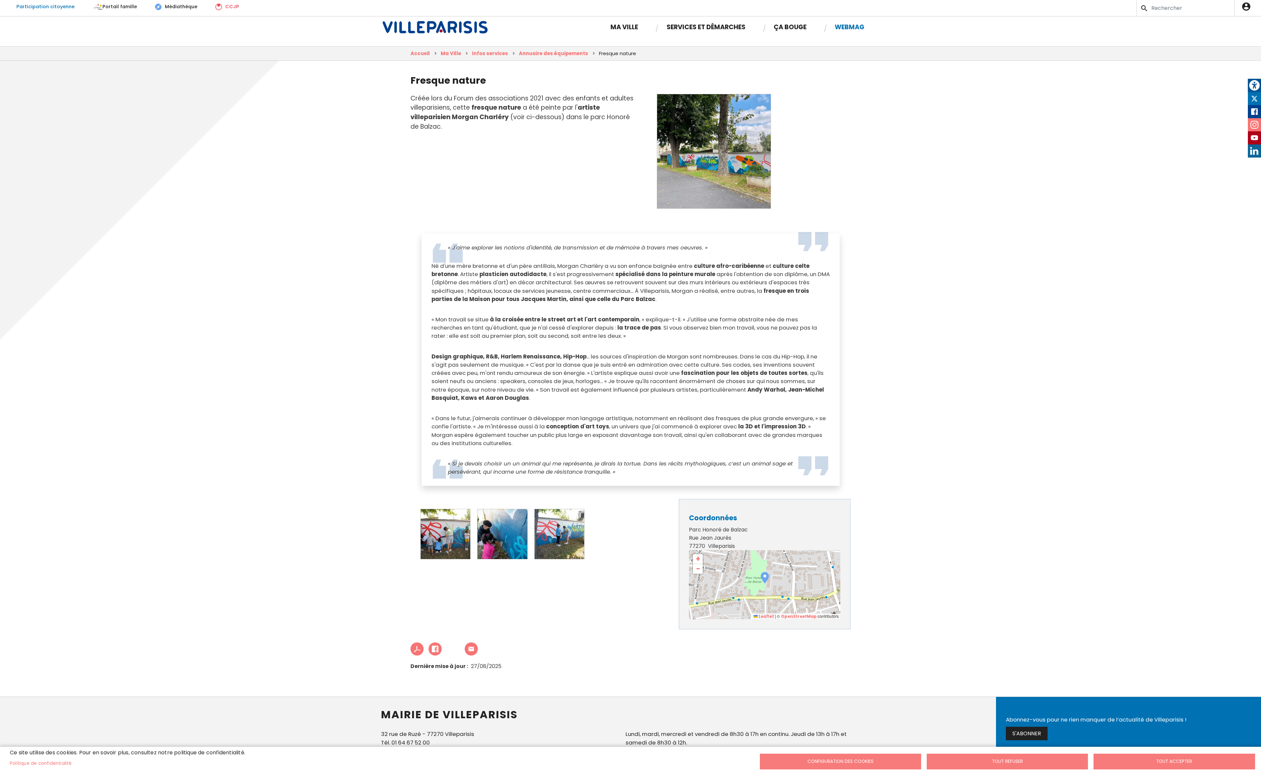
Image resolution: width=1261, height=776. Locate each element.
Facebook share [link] (435, 649)
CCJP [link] (232, 6)
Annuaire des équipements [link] (553, 53)
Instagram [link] (1254, 124)
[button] (765, 578)
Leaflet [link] (766, 616)
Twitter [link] (1254, 98)
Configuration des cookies (840, 761)
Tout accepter (1174, 761)
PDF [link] (417, 649)
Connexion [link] (1247, 6)
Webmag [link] (849, 27)
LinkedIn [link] (1254, 151)
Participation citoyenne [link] (45, 6)
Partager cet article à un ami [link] (471, 649)
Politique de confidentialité (41, 763)
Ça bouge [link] (790, 27)
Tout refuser (1007, 761)
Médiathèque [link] (181, 6)
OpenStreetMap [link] (799, 616)
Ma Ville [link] (624, 27)
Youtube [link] (1254, 137)
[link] (1254, 85)
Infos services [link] (490, 53)
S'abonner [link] (1026, 733)
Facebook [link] (1254, 111)
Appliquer (1145, 8)
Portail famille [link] (119, 6)
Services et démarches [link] (706, 27)
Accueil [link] (420, 53)
